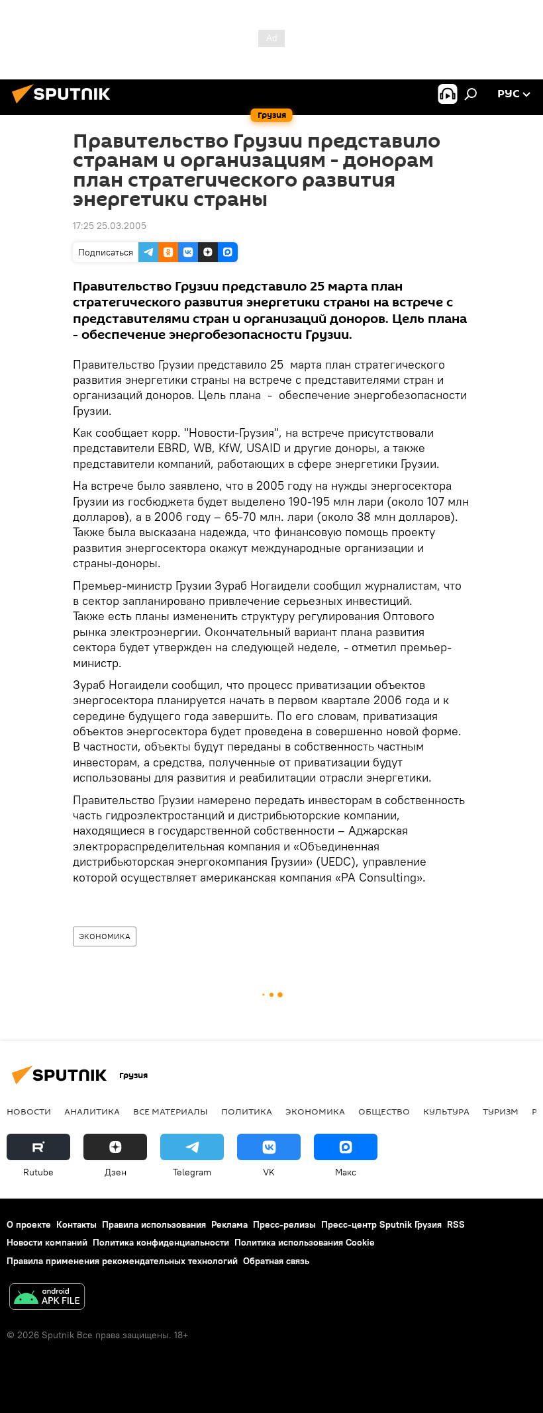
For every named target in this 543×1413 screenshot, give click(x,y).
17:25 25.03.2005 (109, 226)
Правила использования (154, 1224)
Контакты (76, 1224)
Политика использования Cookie (304, 1242)
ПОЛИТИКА (246, 1111)
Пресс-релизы (284, 1224)
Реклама (229, 1224)
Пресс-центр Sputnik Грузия (381, 1224)
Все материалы (170, 1111)
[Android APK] (47, 1298)
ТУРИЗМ (500, 1111)
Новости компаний (47, 1242)
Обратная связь (276, 1261)
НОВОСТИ (29, 1111)
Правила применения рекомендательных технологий (122, 1261)
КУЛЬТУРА (446, 1111)
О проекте (29, 1224)
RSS (456, 1224)
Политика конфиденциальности (161, 1242)
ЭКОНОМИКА (104, 936)
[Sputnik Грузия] (65, 105)
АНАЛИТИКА (92, 1111)
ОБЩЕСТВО (384, 1111)
